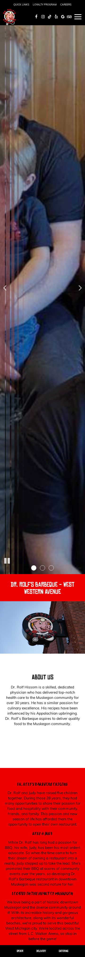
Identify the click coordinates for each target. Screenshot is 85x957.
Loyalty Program (45, 4)
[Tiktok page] (49, 16)
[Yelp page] (56, 16)
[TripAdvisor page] (69, 16)
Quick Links (21, 4)
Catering (63, 951)
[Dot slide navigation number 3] (51, 568)
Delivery (41, 951)
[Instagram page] (43, 16)
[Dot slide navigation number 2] (42, 568)
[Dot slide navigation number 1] (33, 568)
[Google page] (63, 16)
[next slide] (80, 287)
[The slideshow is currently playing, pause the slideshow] (7, 561)
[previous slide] (4, 287)
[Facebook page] (36, 16)
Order (20, 951)
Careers (66, 4)
